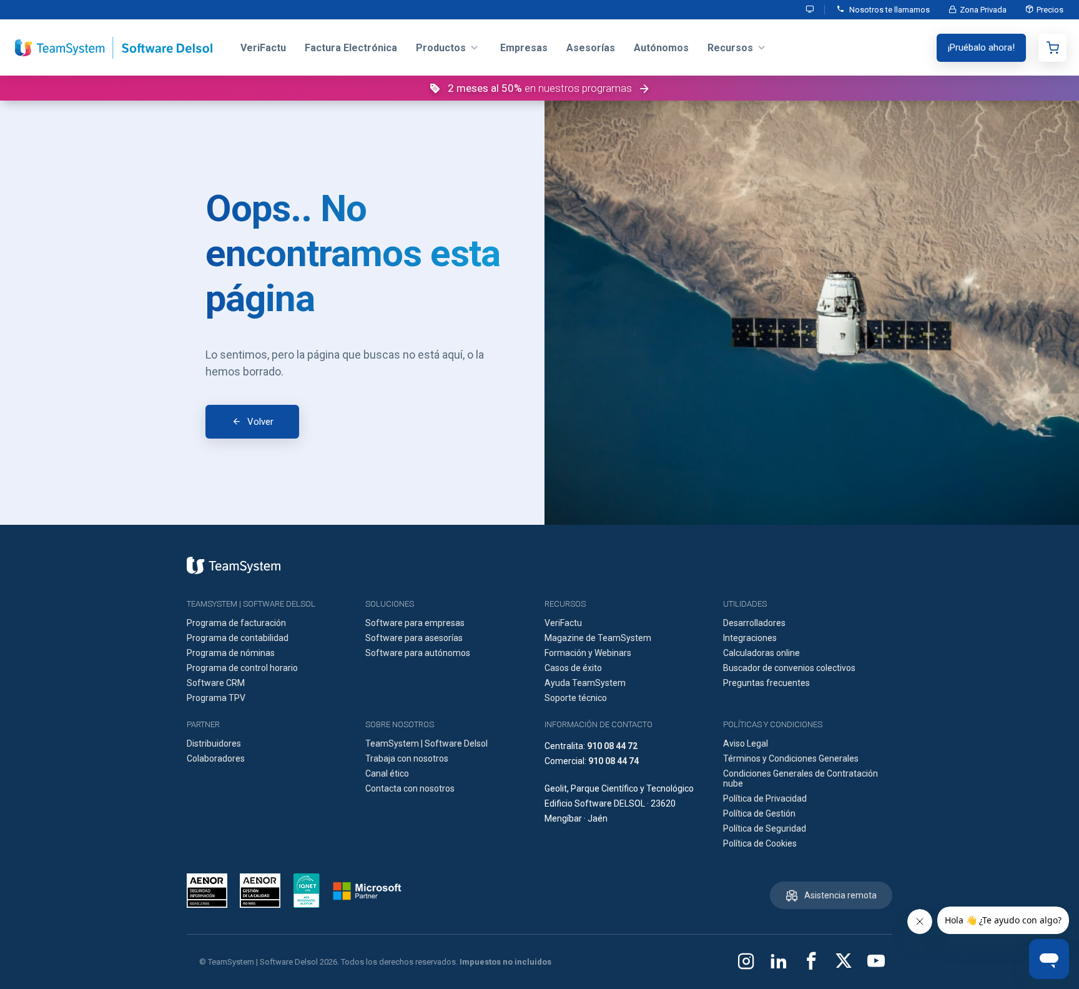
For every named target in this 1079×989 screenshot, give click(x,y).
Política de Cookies (760, 843)
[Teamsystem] (233, 565)
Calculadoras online (761, 653)
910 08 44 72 (612, 746)
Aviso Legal (745, 743)
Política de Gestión (759, 813)
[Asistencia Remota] (810, 9)
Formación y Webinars (587, 653)
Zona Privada (983, 9)
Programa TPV (216, 698)
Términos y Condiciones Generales (791, 758)
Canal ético (387, 773)
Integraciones (750, 638)
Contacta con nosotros (410, 788)
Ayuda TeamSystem (585, 683)
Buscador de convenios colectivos (789, 668)
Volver (260, 421)
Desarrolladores (754, 623)
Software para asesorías (414, 638)
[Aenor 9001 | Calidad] (260, 890)
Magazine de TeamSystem (597, 638)
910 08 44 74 (613, 761)
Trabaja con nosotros (406, 758)
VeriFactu (563, 623)
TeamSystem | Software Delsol (426, 743)
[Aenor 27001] (210, 890)
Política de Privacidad (765, 798)
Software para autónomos (417, 653)
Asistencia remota (840, 895)
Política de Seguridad (764, 828)
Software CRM (216, 683)
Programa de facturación (236, 623)
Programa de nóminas (231, 653)
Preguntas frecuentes (766, 683)
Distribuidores (214, 743)
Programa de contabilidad (237, 638)
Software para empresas (415, 623)
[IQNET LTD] (307, 890)
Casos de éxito (573, 668)
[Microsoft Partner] (367, 891)
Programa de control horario (242, 668)
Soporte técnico (575, 698)
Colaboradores (216, 758)
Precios (1050, 9)
